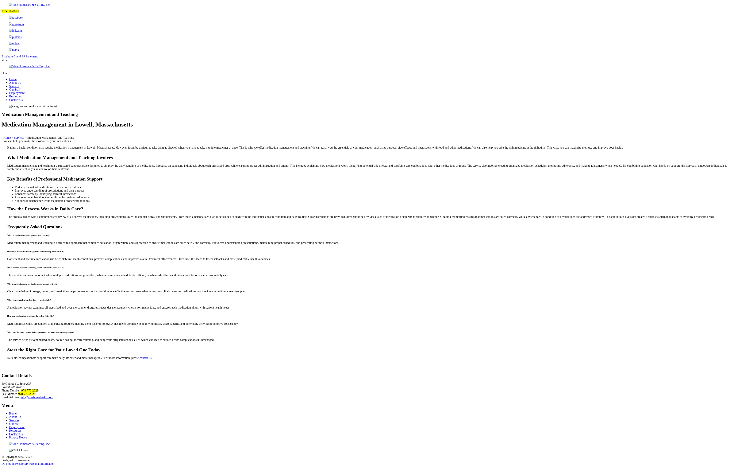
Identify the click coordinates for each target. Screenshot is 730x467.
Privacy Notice (18, 437)
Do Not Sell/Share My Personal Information (28, 463)
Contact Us (16, 99)
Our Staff (14, 89)
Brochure (7, 56)
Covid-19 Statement (25, 56)
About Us (15, 82)
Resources (15, 96)
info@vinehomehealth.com (37, 397)
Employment (17, 93)
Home (13, 79)
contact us (146, 358)
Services (14, 86)
